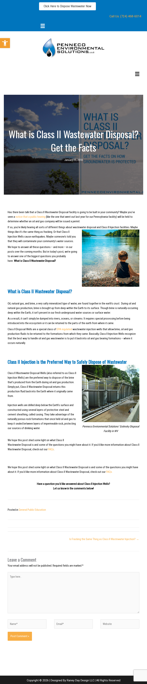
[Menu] (42, 26)
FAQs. (109, 472)
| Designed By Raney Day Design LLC (71, 680)
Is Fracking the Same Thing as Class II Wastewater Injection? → (104, 539)
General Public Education (32, 509)
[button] (5, 43)
